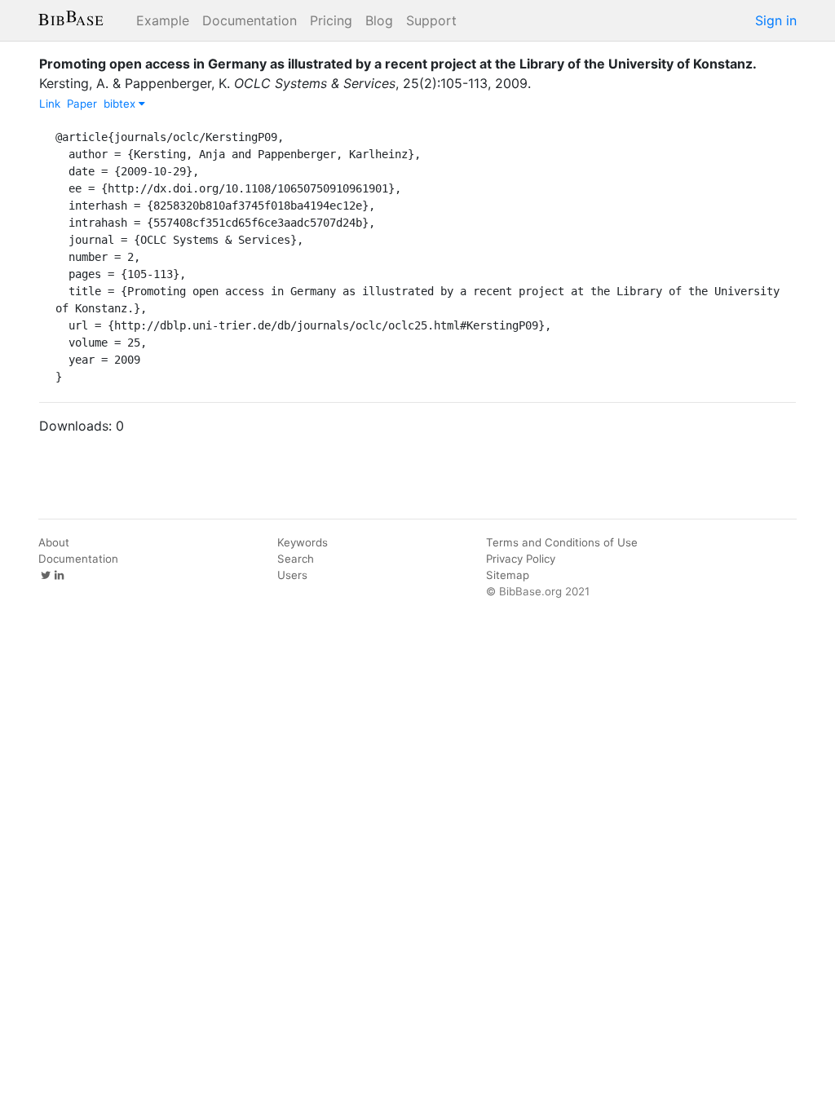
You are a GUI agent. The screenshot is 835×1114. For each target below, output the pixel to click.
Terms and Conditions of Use (562, 542)
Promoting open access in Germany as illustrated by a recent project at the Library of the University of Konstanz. (398, 63)
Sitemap (507, 574)
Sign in (776, 20)
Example (162, 20)
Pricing (331, 20)
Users (292, 574)
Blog (379, 20)
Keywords (302, 542)
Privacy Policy (520, 558)
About (53, 542)
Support (431, 20)
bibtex (121, 103)
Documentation (249, 20)
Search (295, 558)
